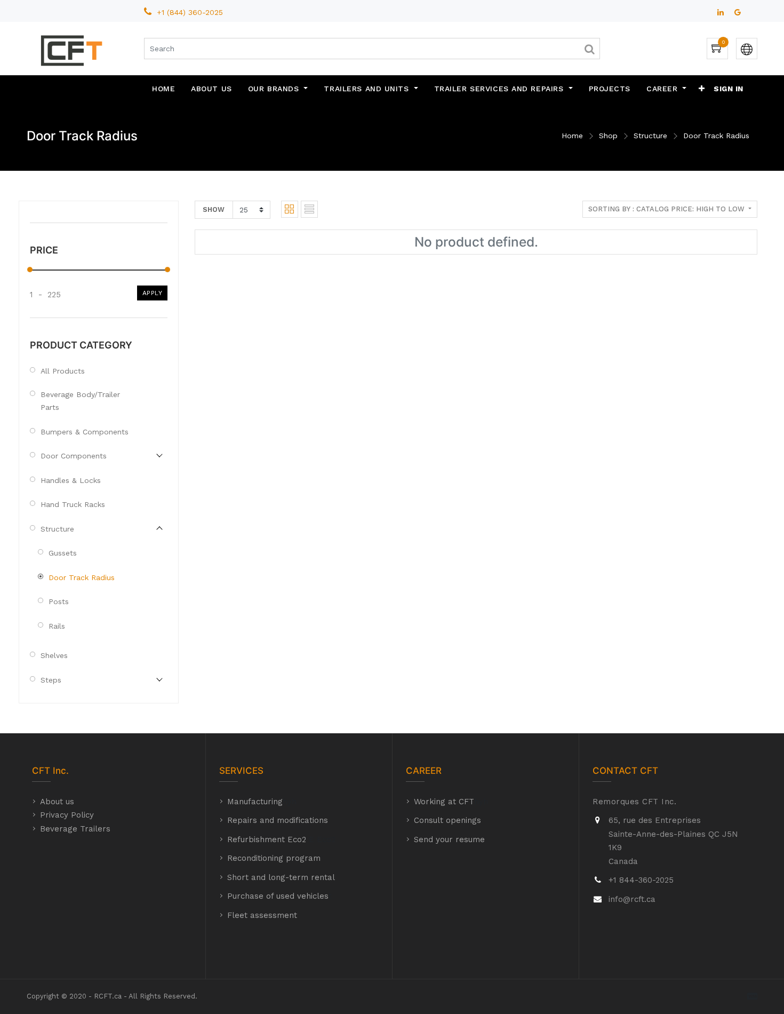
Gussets (63, 553)
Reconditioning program (274, 858)
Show (214, 209)
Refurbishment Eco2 (266, 839)
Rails (57, 626)
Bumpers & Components (85, 431)
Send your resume (449, 839)
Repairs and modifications (277, 820)
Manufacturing (255, 801)
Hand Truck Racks (73, 504)
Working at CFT (444, 801)
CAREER (424, 770)
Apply (152, 293)
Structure (650, 135)
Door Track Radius (716, 135)
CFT (41, 770)
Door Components (74, 455)
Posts (59, 601)
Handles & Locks (71, 480)
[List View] (309, 209)
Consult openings (447, 820)
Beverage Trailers (75, 829)
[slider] (30, 269)
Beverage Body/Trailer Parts (80, 400)
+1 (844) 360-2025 (191, 12)
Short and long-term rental (281, 877)
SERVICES (241, 770)
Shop (608, 135)
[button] (701, 88)
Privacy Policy (67, 815)
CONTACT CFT (625, 770)
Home (572, 135)
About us (57, 801)
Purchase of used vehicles (278, 896)
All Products (63, 371)
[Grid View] (289, 209)
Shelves (54, 655)
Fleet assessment (262, 915)
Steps (51, 680)
